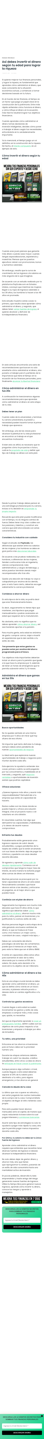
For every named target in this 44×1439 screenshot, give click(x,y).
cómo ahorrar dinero (27, 624)
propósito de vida (19, 450)
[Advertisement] (22, 31)
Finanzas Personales (8, 58)
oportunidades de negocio (21, 749)
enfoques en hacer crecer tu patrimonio (22, 1063)
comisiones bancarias (29, 1117)
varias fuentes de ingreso (25, 309)
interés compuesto (22, 146)
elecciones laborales (26, 551)
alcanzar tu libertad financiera (26, 381)
